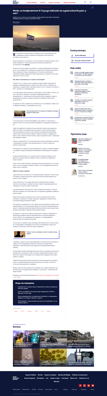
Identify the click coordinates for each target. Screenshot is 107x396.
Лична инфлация (80, 55)
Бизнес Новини (32, 2)
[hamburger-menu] (90, 2)
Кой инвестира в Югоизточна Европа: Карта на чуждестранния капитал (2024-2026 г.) (52, 362)
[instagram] (84, 385)
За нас (55, 389)
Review (42, 2)
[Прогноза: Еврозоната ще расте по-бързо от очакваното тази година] (80, 358)
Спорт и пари (55, 378)
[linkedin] (88, 385)
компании (29, 311)
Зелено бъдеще (29, 378)
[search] (85, 2)
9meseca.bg (81, 176)
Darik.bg (66, 389)
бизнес (22, 311)
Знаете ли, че (84, 378)
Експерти (40, 378)
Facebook (41, 275)
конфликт (49, 311)
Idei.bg (92, 389)
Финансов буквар (69, 2)
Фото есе (73, 378)
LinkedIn (56, 275)
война (36, 311)
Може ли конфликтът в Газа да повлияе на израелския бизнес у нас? (36, 7)
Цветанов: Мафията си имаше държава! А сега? (85, 140)
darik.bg (80, 144)
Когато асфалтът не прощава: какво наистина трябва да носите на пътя (52, 344)
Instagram (49, 275)
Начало (15, 7)
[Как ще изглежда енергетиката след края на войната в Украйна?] (80, 339)
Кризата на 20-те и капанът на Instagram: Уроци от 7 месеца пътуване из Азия (85, 151)
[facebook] (80, 385)
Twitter (18, 277)
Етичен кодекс (48, 389)
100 (47, 378)
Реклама (34, 389)
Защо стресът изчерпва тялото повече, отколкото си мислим (85, 172)
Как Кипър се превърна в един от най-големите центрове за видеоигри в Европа (25, 344)
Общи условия (16, 389)
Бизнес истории (54, 2)
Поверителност (26, 389)
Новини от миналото (79, 375)
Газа (42, 311)
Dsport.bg (74, 389)
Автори (56, 381)
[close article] (92, 7)
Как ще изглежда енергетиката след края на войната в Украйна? (79, 345)
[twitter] (92, 385)
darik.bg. (27, 64)
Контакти (40, 389)
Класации (65, 378)
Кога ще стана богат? (83, 60)
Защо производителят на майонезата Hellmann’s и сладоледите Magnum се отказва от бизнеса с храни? (37, 297)
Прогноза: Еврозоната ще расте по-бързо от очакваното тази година (80, 363)
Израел (16, 311)
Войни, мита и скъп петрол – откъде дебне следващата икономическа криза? (24, 362)
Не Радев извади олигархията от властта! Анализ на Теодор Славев (84, 162)
